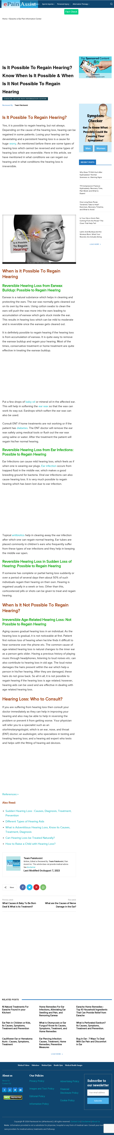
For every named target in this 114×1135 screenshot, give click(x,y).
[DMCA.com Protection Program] (12, 1098)
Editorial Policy (37, 1096)
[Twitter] (30, 887)
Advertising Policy (69, 1081)
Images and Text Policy (41, 1088)
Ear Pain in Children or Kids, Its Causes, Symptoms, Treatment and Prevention (16, 1026)
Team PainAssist (21, 105)
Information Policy (39, 1103)
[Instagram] (9, 1090)
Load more (94, 244)
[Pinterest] (36, 887)
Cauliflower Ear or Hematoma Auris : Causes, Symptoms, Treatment (17, 1042)
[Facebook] (23, 887)
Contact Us (6, 1083)
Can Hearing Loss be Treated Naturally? (30, 838)
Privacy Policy (36, 1081)
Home (4, 19)
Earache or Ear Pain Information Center (25, 19)
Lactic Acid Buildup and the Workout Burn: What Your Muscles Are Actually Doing (91, 234)
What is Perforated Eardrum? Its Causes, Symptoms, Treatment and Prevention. (91, 1026)
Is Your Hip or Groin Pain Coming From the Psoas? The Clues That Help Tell (91, 220)
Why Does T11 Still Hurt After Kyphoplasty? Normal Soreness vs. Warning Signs (91, 174)
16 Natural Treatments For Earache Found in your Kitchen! (15, 1010)
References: (9, 794)
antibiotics (18, 535)
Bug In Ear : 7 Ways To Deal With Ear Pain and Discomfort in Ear (91, 1042)
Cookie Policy (67, 1100)
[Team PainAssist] (13, 864)
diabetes (22, 428)
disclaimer (31, 867)
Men (88, 148)
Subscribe (98, 1101)
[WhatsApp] (43, 887)
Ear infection (48, 466)
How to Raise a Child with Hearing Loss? (30, 843)
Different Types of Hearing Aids (24, 821)
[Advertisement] (39, 42)
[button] (111, 4)
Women (100, 148)
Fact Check (71, 11)
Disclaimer (86, 1121)
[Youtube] (20, 1090)
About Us (6, 1080)
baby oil (30, 401)
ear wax (43, 406)
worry (12, 143)
